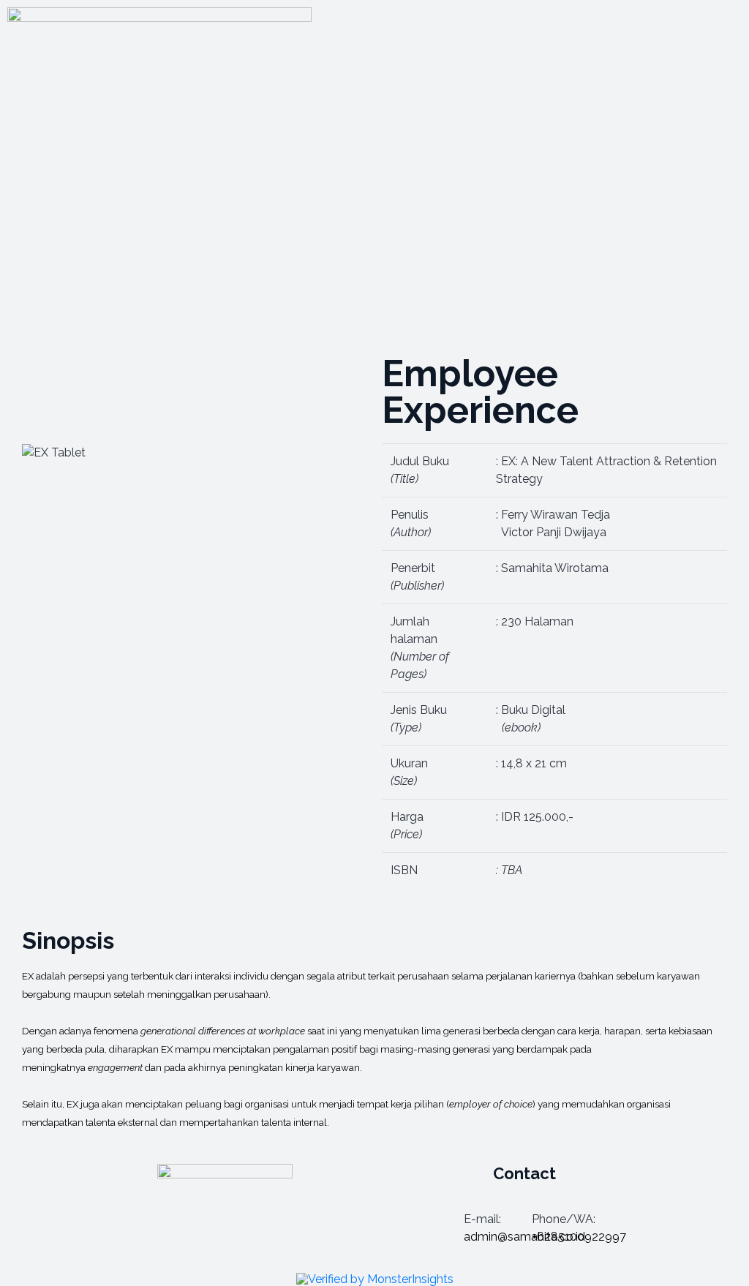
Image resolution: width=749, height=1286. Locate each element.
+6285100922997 (579, 1237)
